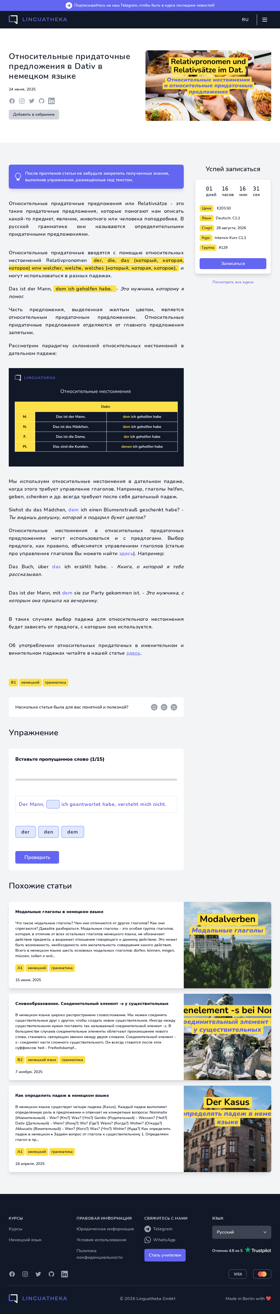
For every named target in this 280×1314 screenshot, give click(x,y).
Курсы (15, 1229)
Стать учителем (165, 1255)
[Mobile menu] (264, 19)
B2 (20, 1059)
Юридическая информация (105, 1229)
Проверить (37, 857)
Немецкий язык (25, 1240)
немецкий (30, 682)
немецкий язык (42, 1059)
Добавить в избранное (34, 114)
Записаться (233, 264)
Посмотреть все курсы (233, 282)
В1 (13, 682)
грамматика (55, 682)
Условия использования (101, 1240)
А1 (20, 968)
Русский (225, 1232)
